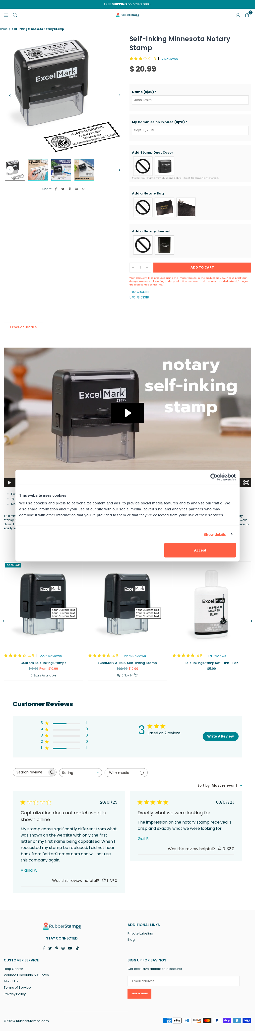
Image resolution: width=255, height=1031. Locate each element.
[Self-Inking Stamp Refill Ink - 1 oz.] (211, 605)
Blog (131, 939)
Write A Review (220, 736)
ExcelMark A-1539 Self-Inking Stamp (127, 662)
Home (3, 29)
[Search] (14, 15)
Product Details (23, 327)
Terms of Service (17, 987)
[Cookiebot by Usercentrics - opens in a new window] (214, 477)
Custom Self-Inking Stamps (43, 662)
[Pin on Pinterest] (70, 189)
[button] (190, 92)
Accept (200, 550)
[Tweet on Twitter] (63, 189)
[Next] (119, 95)
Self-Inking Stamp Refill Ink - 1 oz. (212, 662)
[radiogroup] (190, 166)
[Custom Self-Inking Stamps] (43, 605)
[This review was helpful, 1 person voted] (104, 880)
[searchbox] (30, 772)
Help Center (13, 968)
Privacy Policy (15, 994)
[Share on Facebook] (56, 189)
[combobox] (80, 772)
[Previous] (10, 95)
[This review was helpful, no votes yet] (219, 849)
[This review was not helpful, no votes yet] (112, 880)
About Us (11, 981)
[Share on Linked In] (77, 189)
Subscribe (139, 993)
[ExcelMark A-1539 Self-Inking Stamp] (127, 605)
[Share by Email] (84, 189)
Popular (13, 565)
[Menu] (5, 15)
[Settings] (237, 14)
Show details (214, 534)
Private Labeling (140, 933)
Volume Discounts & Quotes (26, 975)
